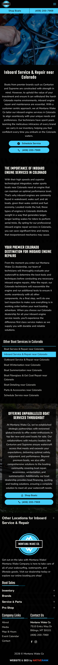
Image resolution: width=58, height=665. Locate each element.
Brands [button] (6, 596)
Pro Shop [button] (8, 607)
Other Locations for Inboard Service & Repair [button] (24, 520)
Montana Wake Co (40, 622)
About (5, 622)
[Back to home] (6, 4)
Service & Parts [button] (12, 602)
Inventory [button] (8, 590)
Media (5, 627)
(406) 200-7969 (39, 635)
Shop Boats (15, 10)
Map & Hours (9, 631)
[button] (54, 4)
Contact (6, 640)
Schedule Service (31, 143)
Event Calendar (10, 636)
